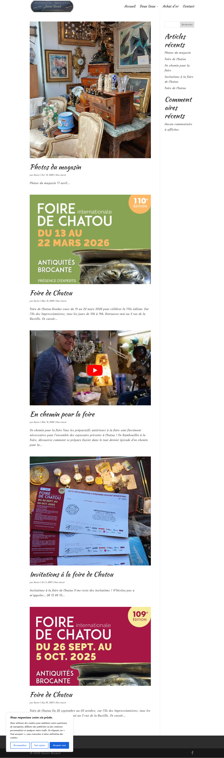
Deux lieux (147, 6)
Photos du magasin (55, 167)
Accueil (130, 6)
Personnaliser (20, 745)
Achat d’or (171, 6)
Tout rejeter (39, 745)
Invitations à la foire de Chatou (71, 574)
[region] (39, 732)
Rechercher (187, 24)
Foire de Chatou (51, 293)
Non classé (60, 175)
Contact (188, 6)
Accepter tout (59, 745)
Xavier (37, 175)
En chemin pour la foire (62, 414)
